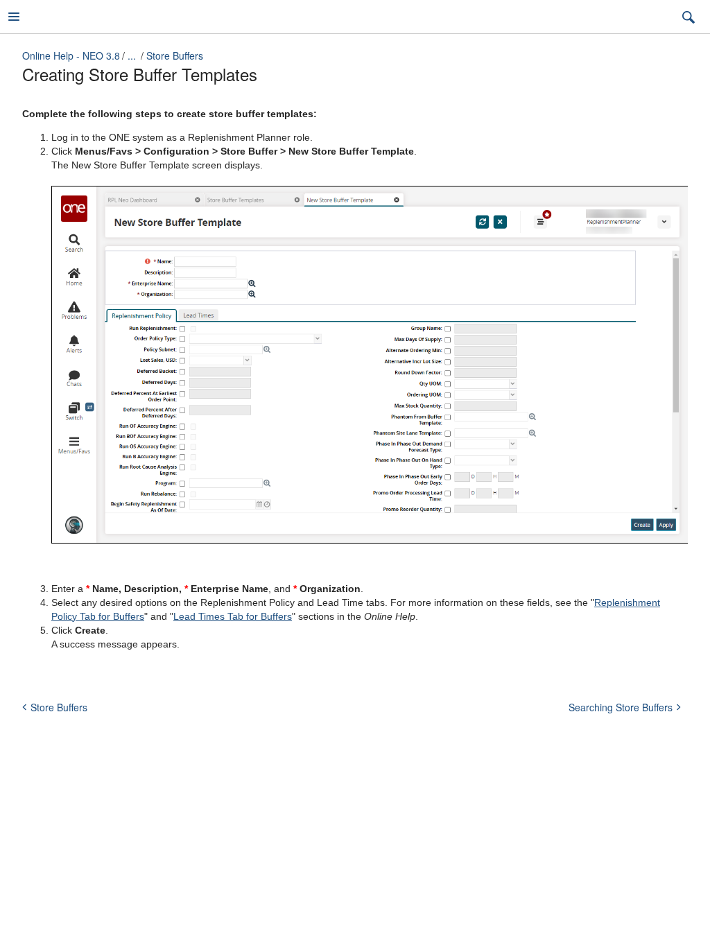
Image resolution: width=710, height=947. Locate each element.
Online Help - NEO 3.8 (71, 55)
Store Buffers (174, 55)
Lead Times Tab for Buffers (232, 616)
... (132, 55)
